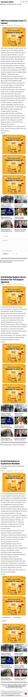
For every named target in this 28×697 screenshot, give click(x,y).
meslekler (4, 620)
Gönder (5, 253)
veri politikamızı (10, 695)
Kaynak (3, 133)
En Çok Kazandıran (17, 617)
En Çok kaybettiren (6, 617)
